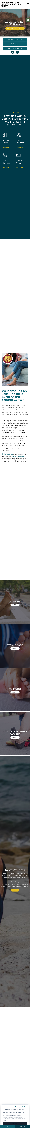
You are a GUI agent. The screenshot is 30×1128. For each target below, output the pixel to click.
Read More (15, 890)
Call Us (8, 1126)
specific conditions (18, 456)
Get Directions (15, 44)
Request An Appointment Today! (15, 28)
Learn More (15, 604)
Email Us (23, 1126)
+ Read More (6, 147)
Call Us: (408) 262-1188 (15, 39)
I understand (15, 1123)
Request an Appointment (15, 48)
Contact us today (7, 454)
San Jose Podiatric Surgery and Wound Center (11, 4)
